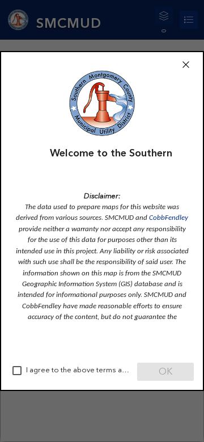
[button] (186, 64)
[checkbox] (17, 370)
